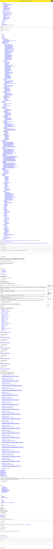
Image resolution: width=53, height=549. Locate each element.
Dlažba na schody (7, 71)
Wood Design (6, 178)
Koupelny (4, 39)
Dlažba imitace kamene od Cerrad (9, 194)
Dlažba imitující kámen (6, 159)
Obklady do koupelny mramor (8, 54)
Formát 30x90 (6, 179)
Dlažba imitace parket (7, 69)
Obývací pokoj (7, 217)
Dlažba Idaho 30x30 (7, 89)
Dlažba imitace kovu (7, 68)
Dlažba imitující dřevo (6, 158)
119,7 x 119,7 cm (4, 270)
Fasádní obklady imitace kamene (9, 196)
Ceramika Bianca (5, 201)
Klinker (6, 187)
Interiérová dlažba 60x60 (8, 78)
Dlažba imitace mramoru (8, 67)
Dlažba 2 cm (5, 92)
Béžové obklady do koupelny (8, 52)
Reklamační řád (4, 492)
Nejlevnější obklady (7, 170)
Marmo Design (7, 214)
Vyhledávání (1, 26)
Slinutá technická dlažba (6, 88)
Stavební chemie (5, 98)
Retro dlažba (6, 64)
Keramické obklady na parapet (8, 124)
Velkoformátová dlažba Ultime (8, 198)
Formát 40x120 (7, 180)
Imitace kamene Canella (8, 113)
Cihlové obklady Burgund (8, 117)
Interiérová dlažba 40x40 (8, 77)
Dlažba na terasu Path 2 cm (8, 95)
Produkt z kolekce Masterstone (5, 332)
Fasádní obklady (5, 108)
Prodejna (3, 22)
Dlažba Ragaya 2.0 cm (6, 167)
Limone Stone (6, 222)
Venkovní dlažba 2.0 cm (6, 163)
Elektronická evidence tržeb (5, 489)
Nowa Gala (4, 213)
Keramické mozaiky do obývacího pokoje (10, 83)
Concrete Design (7, 176)
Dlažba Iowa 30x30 (7, 90)
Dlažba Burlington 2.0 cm (6, 164)
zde (21, 285)
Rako (4, 225)
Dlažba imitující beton (6, 157)
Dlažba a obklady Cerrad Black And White (10, 197)
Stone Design (6, 177)
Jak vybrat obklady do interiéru (7, 4)
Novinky (3, 10)
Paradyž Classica (7, 189)
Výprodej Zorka (7, 232)
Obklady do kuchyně (6, 149)
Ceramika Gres (5, 209)
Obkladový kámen (7, 114)
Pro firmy (3, 20)
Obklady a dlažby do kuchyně (8, 47)
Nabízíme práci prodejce (6, 11)
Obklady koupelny (5, 142)
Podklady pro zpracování (6, 16)
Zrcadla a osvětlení (5, 145)
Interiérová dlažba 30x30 (8, 76)
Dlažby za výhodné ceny (8, 105)
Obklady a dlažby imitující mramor (9, 51)
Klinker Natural (7, 132)
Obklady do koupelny (7, 44)
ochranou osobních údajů (28, 524)
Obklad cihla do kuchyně (8, 57)
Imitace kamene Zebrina (8, 115)
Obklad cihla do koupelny (8, 58)
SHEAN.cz (17, 531)
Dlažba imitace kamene (8, 66)
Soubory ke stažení (5, 19)
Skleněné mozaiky (7, 82)
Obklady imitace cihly (7, 109)
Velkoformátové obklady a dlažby (9, 46)
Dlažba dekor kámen (7, 211)
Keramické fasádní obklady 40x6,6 (9, 126)
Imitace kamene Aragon (8, 112)
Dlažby (6, 203)
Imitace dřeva (6, 230)
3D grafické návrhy (4, 487)
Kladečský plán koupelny (6, 17)
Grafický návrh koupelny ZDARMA (7, 13)
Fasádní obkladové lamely (8, 110)
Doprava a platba (5, 5)
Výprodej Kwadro (7, 219)
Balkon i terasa (7, 186)
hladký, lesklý (3, 274)
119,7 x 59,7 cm (4, 271)
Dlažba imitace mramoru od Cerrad (9, 193)
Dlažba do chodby (7, 70)
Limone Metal (6, 223)
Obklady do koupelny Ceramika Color (9, 234)
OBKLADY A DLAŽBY (12, 240)
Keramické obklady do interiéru (9, 48)
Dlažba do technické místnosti (8, 65)
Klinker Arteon (7, 136)
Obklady (4, 43)
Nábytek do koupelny (6, 143)
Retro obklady (6, 49)
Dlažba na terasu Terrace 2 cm (8, 94)
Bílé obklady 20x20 (7, 53)
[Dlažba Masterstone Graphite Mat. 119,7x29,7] (6, 241)
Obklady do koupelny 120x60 (8, 56)
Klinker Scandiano (7, 135)
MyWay (4, 175)
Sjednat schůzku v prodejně (6, 8)
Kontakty (3, 501)
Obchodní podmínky (5, 6)
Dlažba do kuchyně (7, 62)
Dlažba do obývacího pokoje (6, 156)
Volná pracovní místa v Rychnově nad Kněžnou (8, 502)
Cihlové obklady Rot (7, 118)
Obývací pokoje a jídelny (6, 40)
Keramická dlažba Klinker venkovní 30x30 (10, 129)
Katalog (4, 21)
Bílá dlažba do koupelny (8, 75)
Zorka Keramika (5, 229)
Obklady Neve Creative (6, 152)
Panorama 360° (5, 14)
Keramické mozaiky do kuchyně (9, 81)
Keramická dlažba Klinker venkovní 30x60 (10, 130)
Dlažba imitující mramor (6, 160)
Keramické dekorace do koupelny (9, 85)
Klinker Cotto (6, 138)
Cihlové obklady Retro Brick (8, 119)
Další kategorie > (5, 60)
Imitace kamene (7, 231)
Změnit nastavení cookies (5, 497)
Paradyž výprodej (7, 190)
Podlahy (6, 227)
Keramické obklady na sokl (8, 125)
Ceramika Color (5, 233)
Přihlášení (3, 496)
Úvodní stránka (6, 240)
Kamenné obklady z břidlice (8, 121)
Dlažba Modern (5, 153)
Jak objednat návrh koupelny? (7, 15)
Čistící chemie (6, 99)
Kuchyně (6, 185)
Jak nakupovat (5, 3)
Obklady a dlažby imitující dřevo (9, 45)
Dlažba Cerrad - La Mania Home (9, 199)
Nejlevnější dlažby (7, 172)
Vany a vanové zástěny (6, 146)
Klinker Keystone (7, 139)
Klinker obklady (5, 123)
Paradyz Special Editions (8, 182)
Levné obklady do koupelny (8, 59)
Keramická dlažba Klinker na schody (9, 128)
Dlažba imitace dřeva (7, 61)
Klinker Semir (6, 133)
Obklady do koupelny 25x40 (8, 55)
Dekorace (4, 84)
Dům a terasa (5, 41)
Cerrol (4, 236)
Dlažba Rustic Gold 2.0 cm (6, 166)
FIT (5, 181)
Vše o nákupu (3, 486)
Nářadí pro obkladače (7, 97)
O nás (2, 500)
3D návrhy (3, 12)
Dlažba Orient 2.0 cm (6, 165)
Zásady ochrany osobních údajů (7, 7)
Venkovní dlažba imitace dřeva (8, 72)
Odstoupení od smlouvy (5, 491)
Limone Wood (6, 221)
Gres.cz (11, 531)
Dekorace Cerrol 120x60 (8, 237)
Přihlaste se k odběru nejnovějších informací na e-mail (7, 519)
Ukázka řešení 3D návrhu (6, 18)
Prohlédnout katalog (2, 516)
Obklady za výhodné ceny (8, 103)
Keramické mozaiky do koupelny (9, 80)
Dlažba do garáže (7, 63)
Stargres (4, 207)
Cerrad (4, 191)
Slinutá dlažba (6, 74)
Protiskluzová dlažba (7, 73)
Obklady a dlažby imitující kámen (9, 50)
